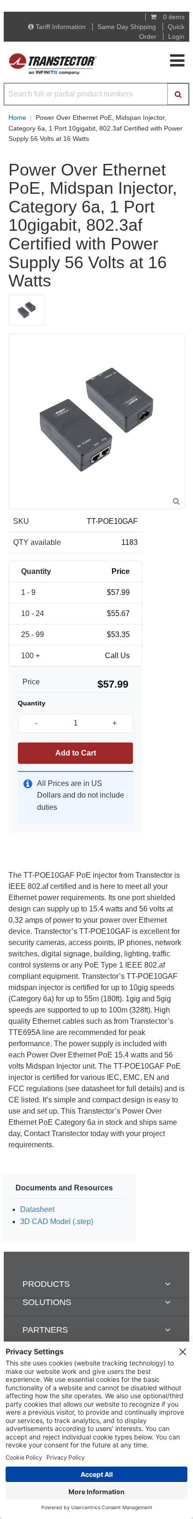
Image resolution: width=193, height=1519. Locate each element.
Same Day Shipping (126, 26)
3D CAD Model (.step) (56, 1221)
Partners (45, 1330)
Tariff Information (61, 26)
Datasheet (37, 1209)
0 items (173, 17)
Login (176, 36)
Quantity (31, 703)
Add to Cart (75, 753)
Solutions (46, 1302)
